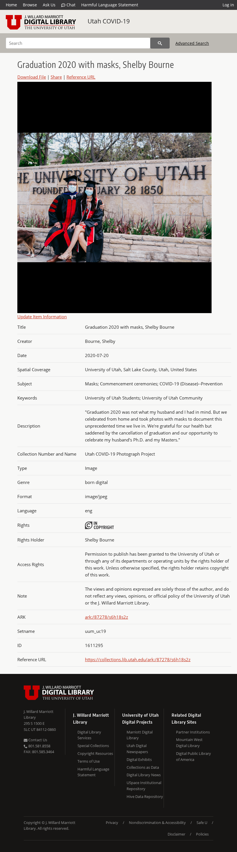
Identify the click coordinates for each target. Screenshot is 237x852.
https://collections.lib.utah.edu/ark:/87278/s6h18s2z (137, 659)
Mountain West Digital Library (189, 742)
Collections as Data (143, 767)
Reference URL (80, 77)
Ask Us (49, 5)
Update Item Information (42, 316)
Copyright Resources (95, 753)
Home (11, 5)
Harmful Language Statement (109, 5)
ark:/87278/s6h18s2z (106, 617)
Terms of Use (88, 761)
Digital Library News (144, 774)
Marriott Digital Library (140, 735)
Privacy (112, 822)
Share (56, 77)
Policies (202, 834)
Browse (30, 5)
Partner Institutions (193, 732)
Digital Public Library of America (193, 756)
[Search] (160, 43)
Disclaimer (176, 834)
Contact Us (37, 739)
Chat (70, 5)
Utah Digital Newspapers (137, 748)
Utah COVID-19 (109, 21)
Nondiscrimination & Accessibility (157, 822)
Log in (228, 5)
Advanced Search (192, 43)
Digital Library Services (89, 735)
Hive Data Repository (145, 796)
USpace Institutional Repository (144, 785)
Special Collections (93, 745)
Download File (31, 77)
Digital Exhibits (139, 759)
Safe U (202, 822)
